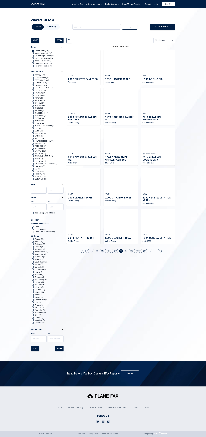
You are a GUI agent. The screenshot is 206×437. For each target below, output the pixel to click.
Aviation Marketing (93, 4)
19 (136, 251)
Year (33, 184)
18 (131, 251)
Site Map (81, 434)
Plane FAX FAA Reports (131, 4)
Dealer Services (111, 4)
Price (33, 198)
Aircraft (58, 407)
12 (102, 251)
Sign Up (168, 4)
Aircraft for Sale (77, 4)
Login (156, 4)
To (49, 334)
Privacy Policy (93, 434)
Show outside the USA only (45, 232)
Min (32, 202)
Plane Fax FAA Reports (117, 407)
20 (140, 251)
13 (107, 251)
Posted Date (36, 329)
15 (116, 251)
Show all (38, 227)
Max (49, 202)
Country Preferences (40, 224)
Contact (148, 4)
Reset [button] (35, 40)
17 (126, 251)
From (33, 334)
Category (35, 47)
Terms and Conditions (109, 434)
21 (145, 251)
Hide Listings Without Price (45, 213)
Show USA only (40, 229)
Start (129, 373)
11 (97, 251)
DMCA (148, 407)
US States (35, 236)
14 (111, 251)
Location (35, 220)
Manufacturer (37, 71)
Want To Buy (51, 27)
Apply (59, 40)
